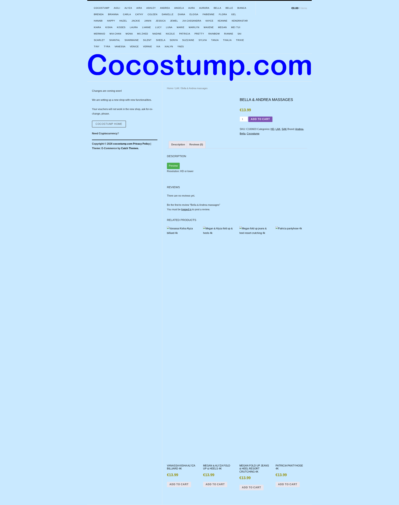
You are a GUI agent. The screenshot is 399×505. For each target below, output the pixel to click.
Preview (173, 165)
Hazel (123, 21)
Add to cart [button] (179, 484)
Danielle (167, 14)
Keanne (222, 21)
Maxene (209, 27)
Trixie (240, 40)
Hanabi (98, 21)
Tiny (96, 46)
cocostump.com (122, 143)
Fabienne (208, 14)
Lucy (158, 27)
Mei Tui (235, 27)
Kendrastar (240, 21)
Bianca (241, 8)
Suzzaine (188, 40)
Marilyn (194, 27)
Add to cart (260, 119)
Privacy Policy (141, 143)
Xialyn (169, 46)
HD (272, 129)
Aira (139, 8)
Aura (191, 8)
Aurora (204, 8)
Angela (179, 8)
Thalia (227, 40)
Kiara (97, 27)
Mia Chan (115, 33)
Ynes (180, 46)
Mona (129, 33)
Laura (134, 27)
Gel (233, 14)
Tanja (215, 40)
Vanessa (120, 46)
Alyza (128, 8)
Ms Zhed (142, 33)
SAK (284, 129)
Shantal (114, 40)
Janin (147, 21)
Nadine (156, 33)
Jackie (136, 21)
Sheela (160, 40)
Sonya (174, 40)
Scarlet (99, 40)
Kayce (209, 21)
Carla (127, 14)
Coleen (152, 14)
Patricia (184, 33)
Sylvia (203, 40)
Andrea (165, 8)
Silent (147, 40)
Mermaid (99, 33)
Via (158, 46)
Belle (229, 8)
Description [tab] (178, 144)
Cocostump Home (109, 124)
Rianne (228, 33)
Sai (239, 33)
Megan (222, 27)
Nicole (170, 33)
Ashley (151, 8)
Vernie (147, 46)
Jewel (174, 21)
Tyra (107, 46)
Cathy (139, 14)
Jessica (161, 21)
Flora (223, 14)
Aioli (117, 8)
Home (170, 88)
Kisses (121, 27)
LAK (177, 88)
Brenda (99, 14)
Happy (111, 21)
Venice (134, 46)
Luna (169, 27)
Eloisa (194, 14)
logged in (186, 209)
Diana (181, 14)
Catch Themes (129, 148)
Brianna (113, 14)
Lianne (146, 27)
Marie (180, 27)
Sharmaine (132, 40)
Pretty (199, 33)
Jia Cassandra (191, 21)
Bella (217, 8)
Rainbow (214, 33)
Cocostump (101, 8)
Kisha (109, 27)
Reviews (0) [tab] (196, 144)
